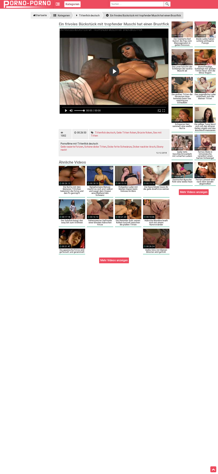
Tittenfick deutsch (105, 132)
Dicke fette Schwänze (119, 146)
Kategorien (72, 4)
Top (213, 469)
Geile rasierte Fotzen (72, 146)
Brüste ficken (144, 132)
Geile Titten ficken (126, 132)
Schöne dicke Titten (95, 146)
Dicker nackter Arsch (144, 146)
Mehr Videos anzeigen (114, 260)
